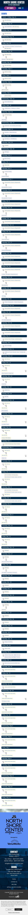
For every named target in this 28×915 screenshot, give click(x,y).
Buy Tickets (10, 8)
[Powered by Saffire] (17, 896)
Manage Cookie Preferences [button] (14, 912)
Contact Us (14, 882)
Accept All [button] (18, 909)
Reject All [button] (9, 909)
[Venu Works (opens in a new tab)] (14, 841)
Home (14, 879)
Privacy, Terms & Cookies (14, 887)
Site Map (14, 884)
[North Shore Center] (14, 3)
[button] (21, 8)
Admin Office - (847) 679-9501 (14, 861)
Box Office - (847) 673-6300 (14, 859)
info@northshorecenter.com (14, 864)
